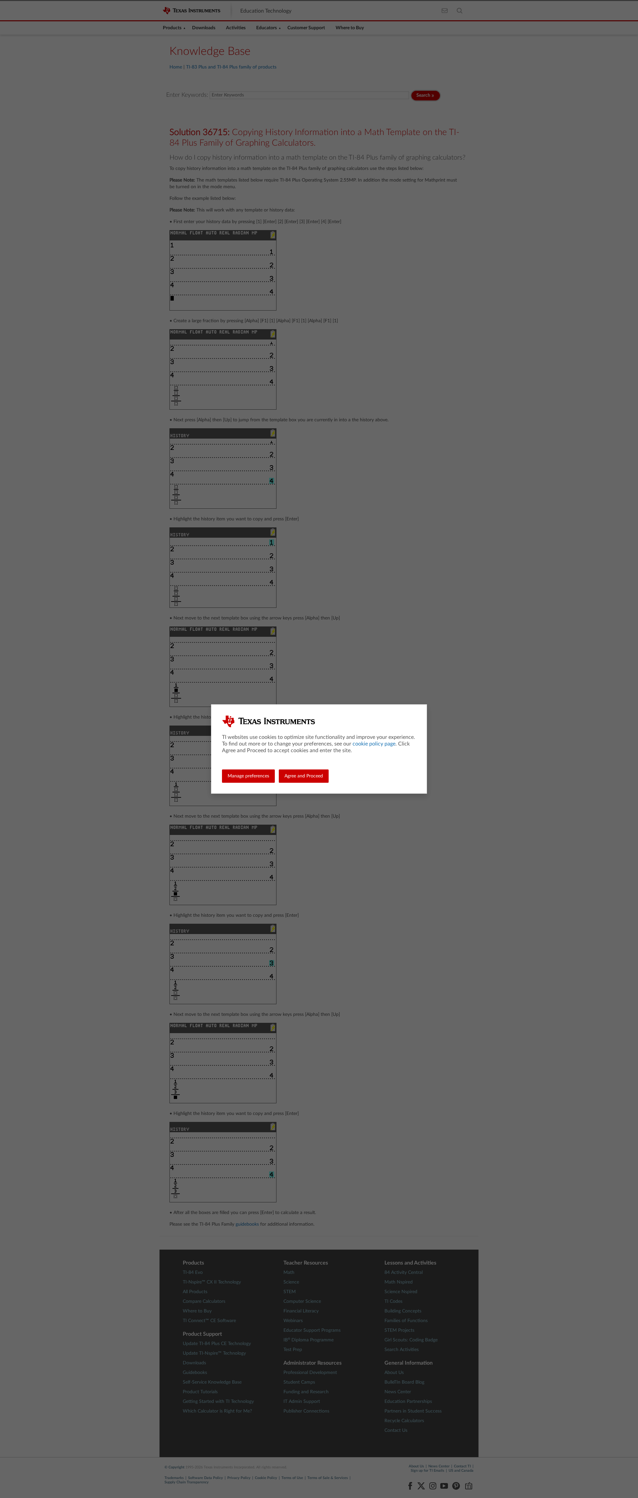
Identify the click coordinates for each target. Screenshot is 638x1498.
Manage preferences (248, 776)
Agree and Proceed (303, 776)
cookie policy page (374, 744)
